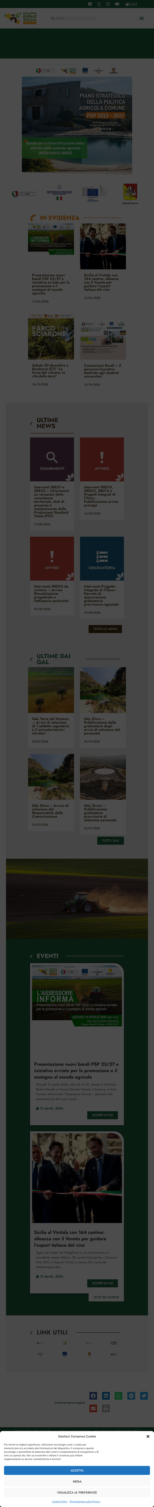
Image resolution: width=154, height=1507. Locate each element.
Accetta (77, 1470)
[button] (148, 1436)
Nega (77, 1481)
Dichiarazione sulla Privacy (85, 1501)
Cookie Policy (60, 1501)
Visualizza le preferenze (77, 1492)
